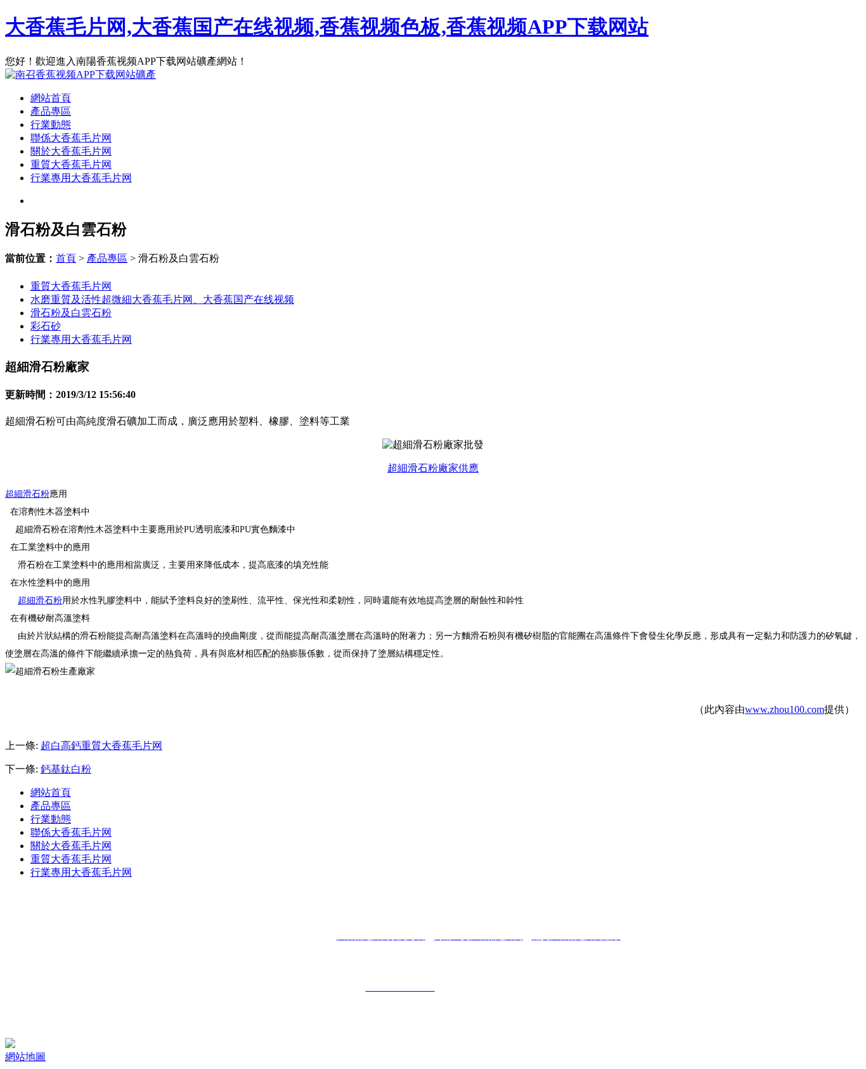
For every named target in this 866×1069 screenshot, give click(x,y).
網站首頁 (50, 98)
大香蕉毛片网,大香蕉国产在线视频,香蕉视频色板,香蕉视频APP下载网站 (327, 26)
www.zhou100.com (784, 709)
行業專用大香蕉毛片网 (81, 177)
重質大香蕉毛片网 (71, 164)
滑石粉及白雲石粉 (71, 312)
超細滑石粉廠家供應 (433, 468)
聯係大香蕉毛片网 (71, 137)
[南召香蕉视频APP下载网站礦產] (80, 74)
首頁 (66, 258)
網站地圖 (25, 1056)
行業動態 (50, 124)
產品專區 (50, 111)
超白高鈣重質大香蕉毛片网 (101, 745)
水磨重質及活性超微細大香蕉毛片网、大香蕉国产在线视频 (162, 299)
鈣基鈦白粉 (66, 769)
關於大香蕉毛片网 (71, 151)
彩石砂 (45, 326)
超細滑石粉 (27, 494)
